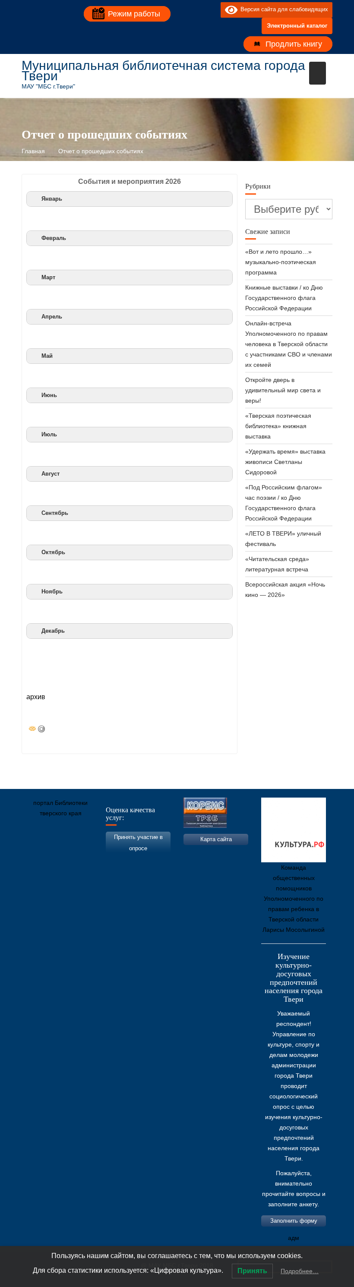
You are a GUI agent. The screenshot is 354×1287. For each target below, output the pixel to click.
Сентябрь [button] (54, 513)
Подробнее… (300, 1271)
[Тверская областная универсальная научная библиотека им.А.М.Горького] (93, 853)
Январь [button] (51, 199)
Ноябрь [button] (52, 592)
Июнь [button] (49, 395)
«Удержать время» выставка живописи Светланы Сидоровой (285, 462)
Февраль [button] (53, 238)
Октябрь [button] (53, 552)
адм (293, 1237)
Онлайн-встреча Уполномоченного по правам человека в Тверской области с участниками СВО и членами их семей (288, 344)
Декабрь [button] (53, 631)
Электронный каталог (297, 25)
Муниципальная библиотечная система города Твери (163, 70)
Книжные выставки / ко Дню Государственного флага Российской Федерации (284, 298)
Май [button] (47, 356)
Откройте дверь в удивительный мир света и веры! (283, 390)
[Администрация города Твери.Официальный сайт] (41, 853)
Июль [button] (49, 435)
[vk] (196, 9)
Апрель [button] (51, 317)
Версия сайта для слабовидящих (282, 9)
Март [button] (48, 277)
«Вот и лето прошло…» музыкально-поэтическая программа (280, 262)
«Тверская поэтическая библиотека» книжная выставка (278, 426)
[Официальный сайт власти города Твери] (196, 853)
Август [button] (50, 474)
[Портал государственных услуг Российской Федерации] (67, 853)
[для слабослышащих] (212, 9)
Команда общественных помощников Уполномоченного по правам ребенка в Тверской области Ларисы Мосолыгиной (293, 898)
